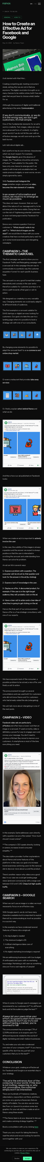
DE (36, 4)
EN (31, 4)
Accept (27, 1158)
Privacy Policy (25, 1153)
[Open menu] (39, 3)
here (36, 1127)
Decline (16, 1158)
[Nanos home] (6, 4)
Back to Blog (11, 11)
